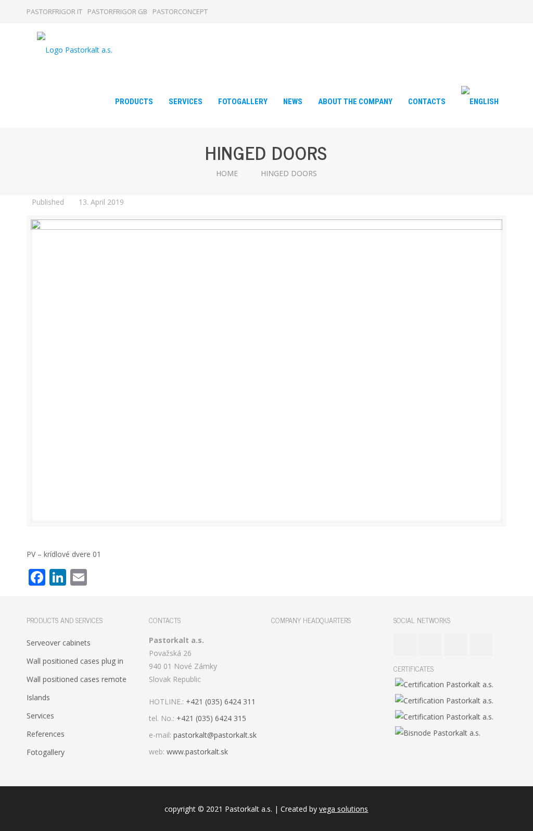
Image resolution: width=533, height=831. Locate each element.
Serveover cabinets (59, 643)
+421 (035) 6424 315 (211, 718)
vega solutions (343, 809)
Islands (38, 697)
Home (227, 173)
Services (40, 716)
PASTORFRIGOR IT (54, 11)
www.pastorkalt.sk (197, 751)
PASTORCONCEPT (180, 11)
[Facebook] (458, 11)
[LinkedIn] (486, 11)
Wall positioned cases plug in (75, 661)
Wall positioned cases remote (76, 679)
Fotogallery (46, 752)
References (46, 734)
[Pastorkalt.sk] (74, 49)
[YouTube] (472, 11)
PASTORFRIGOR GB (117, 11)
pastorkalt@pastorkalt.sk (215, 735)
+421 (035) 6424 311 (221, 701)
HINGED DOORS (289, 173)
